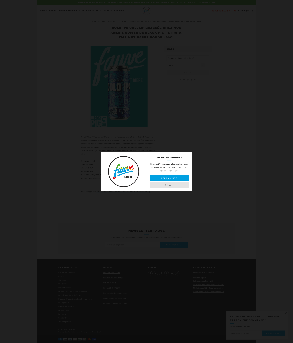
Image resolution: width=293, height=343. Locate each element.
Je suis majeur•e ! (169, 178)
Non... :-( (169, 185)
